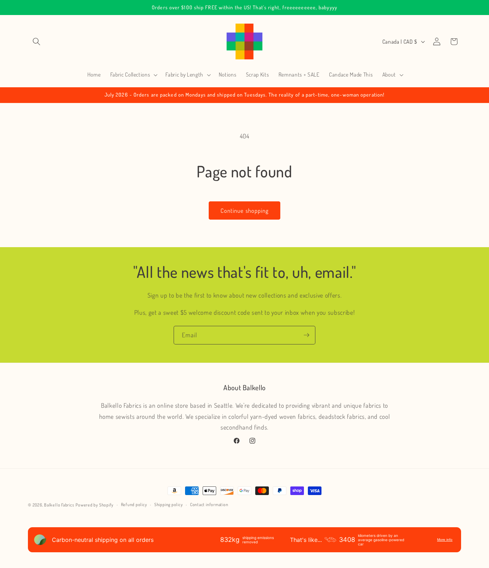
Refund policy (134, 504)
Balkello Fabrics (59, 505)
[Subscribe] (306, 335)
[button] (36, 41)
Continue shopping (245, 210)
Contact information (209, 504)
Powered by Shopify (94, 505)
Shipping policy (168, 504)
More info (444, 540)
